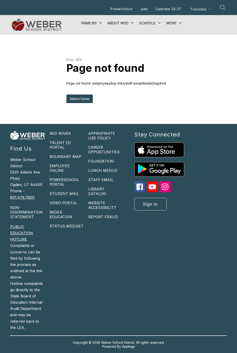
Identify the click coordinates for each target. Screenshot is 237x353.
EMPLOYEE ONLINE (60, 168)
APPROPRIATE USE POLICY (101, 135)
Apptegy (128, 346)
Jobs (144, 9)
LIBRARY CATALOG (97, 191)
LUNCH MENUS (102, 170)
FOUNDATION (101, 161)
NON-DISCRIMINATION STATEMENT (26, 212)
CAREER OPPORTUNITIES (104, 149)
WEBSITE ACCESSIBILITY (102, 205)
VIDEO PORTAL (63, 203)
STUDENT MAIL (64, 193)
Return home (79, 99)
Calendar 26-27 (168, 9)
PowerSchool (122, 9)
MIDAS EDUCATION (61, 214)
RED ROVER (60, 133)
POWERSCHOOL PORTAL (64, 182)
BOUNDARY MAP (65, 156)
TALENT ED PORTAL (60, 145)
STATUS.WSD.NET (67, 226)
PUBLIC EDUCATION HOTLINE (21, 233)
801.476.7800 (22, 197)
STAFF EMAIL (100, 179)
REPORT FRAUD (103, 216)
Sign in (150, 204)
